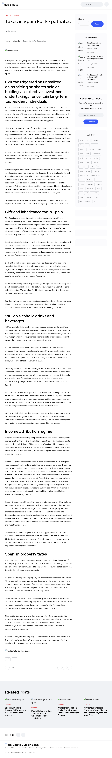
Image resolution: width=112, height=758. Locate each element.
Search (81, 19)
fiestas (96, 162)
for (86, 167)
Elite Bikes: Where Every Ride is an (94, 44)
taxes (13, 31)
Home (7, 41)
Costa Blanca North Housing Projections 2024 (95, 58)
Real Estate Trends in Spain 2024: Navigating (95, 77)
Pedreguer (90, 188)
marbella (98, 180)
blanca (99, 149)
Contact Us (9, 748)
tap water (89, 197)
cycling (96, 158)
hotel (92, 167)
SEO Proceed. (31, 752)
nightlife (99, 184)
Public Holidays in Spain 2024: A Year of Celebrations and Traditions (42, 715)
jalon (98, 167)
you (95, 202)
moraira (82, 184)
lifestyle (96, 171)
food (81, 167)
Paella (81, 188)
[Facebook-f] (18, 735)
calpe (81, 154)
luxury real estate (96, 175)
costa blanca (96, 154)
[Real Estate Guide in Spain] (13, 4)
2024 (87, 141)
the (81, 202)
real (86, 193)
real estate (94, 193)
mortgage (90, 184)
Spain (27, 60)
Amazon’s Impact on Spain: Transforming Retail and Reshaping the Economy (69, 711)
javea (81, 171)
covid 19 (88, 158)
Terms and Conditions (25, 748)
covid (81, 158)
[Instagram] (23, 735)
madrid (82, 180)
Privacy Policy (41, 748)
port (81, 193)
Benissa (91, 149)
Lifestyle (16, 41)
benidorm (82, 149)
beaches (94, 145)
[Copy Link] (71, 31)
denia (81, 162)
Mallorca (89, 180)
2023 (81, 141)
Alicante (95, 141)
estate (88, 162)
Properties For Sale (71, 748)
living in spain (84, 175)
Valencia (87, 202)
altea (81, 145)
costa (87, 154)
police (98, 188)
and (87, 145)
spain (8, 31)
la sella (88, 171)
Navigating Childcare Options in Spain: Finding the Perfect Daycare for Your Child (95, 711)
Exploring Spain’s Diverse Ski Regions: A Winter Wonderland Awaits (15, 711)
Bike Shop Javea (55, 748)
